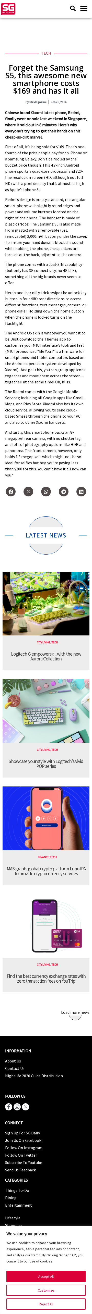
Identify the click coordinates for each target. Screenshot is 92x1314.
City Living (43, 642)
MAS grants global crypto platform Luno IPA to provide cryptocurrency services (46, 871)
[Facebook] (11, 491)
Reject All (46, 1304)
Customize (46, 1290)
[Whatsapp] (46, 491)
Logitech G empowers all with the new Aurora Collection (46, 656)
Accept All (46, 1276)
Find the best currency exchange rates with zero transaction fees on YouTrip (46, 978)
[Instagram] (17, 1106)
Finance (43, 857)
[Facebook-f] (8, 1106)
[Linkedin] (81, 491)
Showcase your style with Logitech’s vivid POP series (46, 763)
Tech (46, 53)
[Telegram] (63, 491)
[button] (83, 8)
